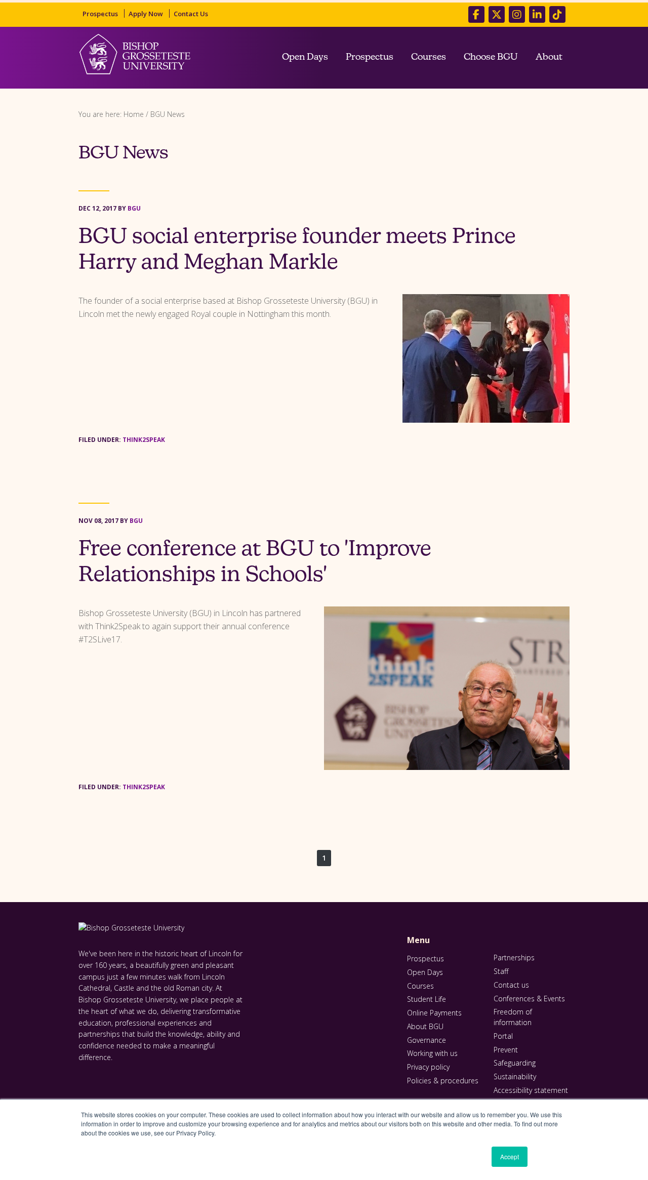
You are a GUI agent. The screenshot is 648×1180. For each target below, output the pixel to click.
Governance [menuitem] (426, 1040)
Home (134, 114)
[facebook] (476, 14)
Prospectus (100, 13)
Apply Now (146, 13)
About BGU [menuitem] (425, 1026)
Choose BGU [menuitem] (491, 57)
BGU (134, 208)
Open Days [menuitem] (305, 57)
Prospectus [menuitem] (369, 57)
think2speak (144, 439)
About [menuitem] (549, 57)
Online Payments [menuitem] (434, 1013)
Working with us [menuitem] (432, 1053)
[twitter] (497, 14)
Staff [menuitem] (501, 971)
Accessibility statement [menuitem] (531, 1090)
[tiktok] (557, 14)
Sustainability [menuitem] (515, 1076)
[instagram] (517, 14)
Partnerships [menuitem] (514, 957)
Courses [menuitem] (428, 57)
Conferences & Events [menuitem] (529, 998)
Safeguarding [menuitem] (515, 1063)
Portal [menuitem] (503, 1036)
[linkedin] (537, 14)
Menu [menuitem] (418, 940)
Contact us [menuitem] (511, 985)
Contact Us (191, 13)
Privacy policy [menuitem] (428, 1067)
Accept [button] (509, 1156)
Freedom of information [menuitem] (513, 1017)
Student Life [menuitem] (426, 999)
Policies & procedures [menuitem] (442, 1080)
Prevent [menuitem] (506, 1049)
